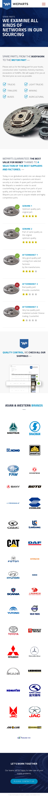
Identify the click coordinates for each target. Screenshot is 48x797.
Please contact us (24, 781)
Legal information (33, 795)
